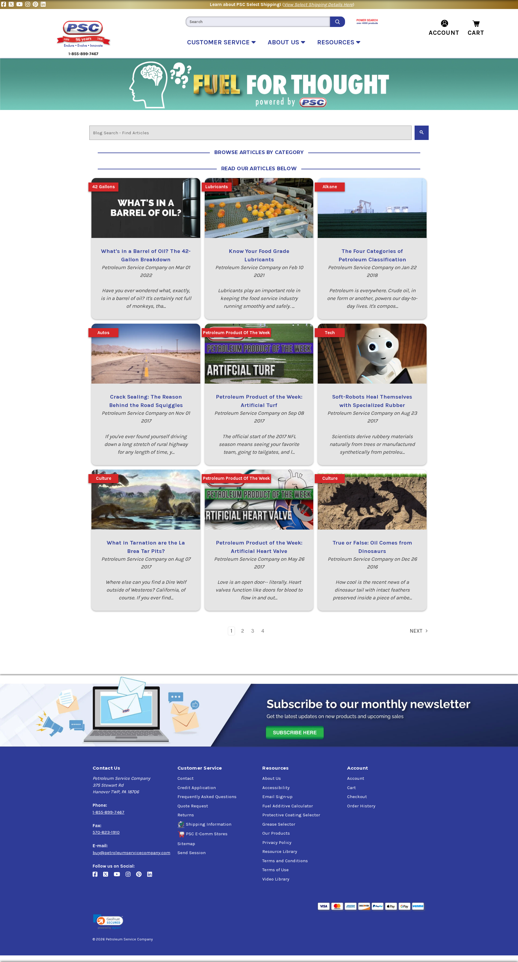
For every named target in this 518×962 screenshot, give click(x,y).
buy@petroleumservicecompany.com (131, 852)
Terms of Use (275, 869)
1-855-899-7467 (108, 812)
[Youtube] (20, 4)
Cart (351, 787)
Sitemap (186, 843)
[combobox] (258, 21)
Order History (361, 806)
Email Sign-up (277, 796)
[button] (108, 922)
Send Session (191, 852)
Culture (103, 478)
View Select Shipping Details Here (318, 4)
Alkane (330, 186)
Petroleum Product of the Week (236, 332)
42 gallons (103, 186)
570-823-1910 (106, 832)
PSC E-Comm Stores (207, 833)
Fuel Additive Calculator (287, 806)
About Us (271, 778)
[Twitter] (12, 4)
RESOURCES (336, 42)
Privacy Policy (276, 842)
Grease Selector (278, 824)
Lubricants (216, 186)
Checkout (357, 796)
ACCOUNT (444, 32)
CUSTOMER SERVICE (219, 42)
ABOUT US (284, 42)
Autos (103, 332)
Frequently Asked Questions (207, 796)
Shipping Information (208, 824)
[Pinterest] (37, 4)
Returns (185, 815)
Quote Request (192, 806)
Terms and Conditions (285, 860)
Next (417, 631)
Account (355, 778)
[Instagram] (29, 4)
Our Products (276, 833)
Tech (330, 332)
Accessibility (276, 787)
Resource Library (279, 851)
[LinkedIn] (44, 4)
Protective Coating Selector (291, 815)
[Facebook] (5, 4)
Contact (185, 778)
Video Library (275, 879)
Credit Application (196, 787)
